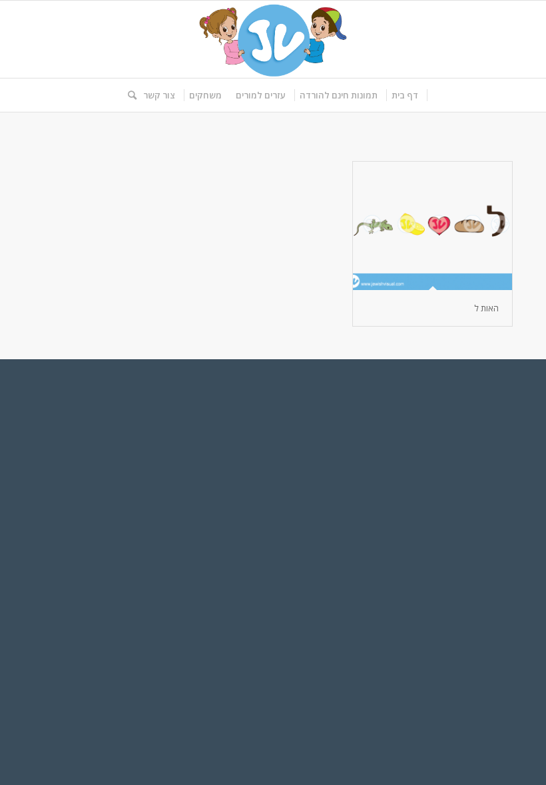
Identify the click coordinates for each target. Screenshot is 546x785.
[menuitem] (405, 95)
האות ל (486, 308)
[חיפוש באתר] (128, 95)
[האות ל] (432, 226)
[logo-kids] (273, 39)
